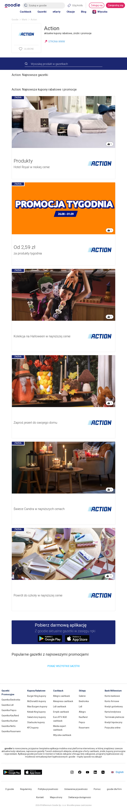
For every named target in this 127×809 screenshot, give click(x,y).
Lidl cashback (59, 706)
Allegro (82, 712)
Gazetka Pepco (9, 710)
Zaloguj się (97, 5)
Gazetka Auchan (10, 721)
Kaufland (83, 717)
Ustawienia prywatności (76, 789)
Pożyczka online (112, 727)
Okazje (71, 11)
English (120, 772)
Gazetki (41, 11)
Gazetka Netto (9, 726)
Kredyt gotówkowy (114, 706)
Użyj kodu (77, 5)
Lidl (80, 706)
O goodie (9, 789)
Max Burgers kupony (37, 706)
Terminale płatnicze (114, 717)
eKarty (56, 11)
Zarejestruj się (115, 5)
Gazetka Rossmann (11, 731)
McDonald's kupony (36, 701)
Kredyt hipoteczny (113, 722)
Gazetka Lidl (7, 705)
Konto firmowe (112, 701)
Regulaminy (26, 789)
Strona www (56, 41)
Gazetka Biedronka (11, 699)
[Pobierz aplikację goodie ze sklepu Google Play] (12, 773)
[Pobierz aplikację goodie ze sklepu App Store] (33, 773)
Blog (83, 11)
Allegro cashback (61, 696)
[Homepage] (12, 5)
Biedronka (84, 701)
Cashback (25, 11)
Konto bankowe (112, 696)
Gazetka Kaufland (10, 715)
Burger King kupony (36, 696)
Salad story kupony (36, 717)
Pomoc (97, 789)
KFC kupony (33, 727)
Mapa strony (56, 797)
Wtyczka (102, 11)
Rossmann (84, 727)
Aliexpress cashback (63, 701)
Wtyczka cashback (62, 735)
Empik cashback (61, 712)
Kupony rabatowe (36, 690)
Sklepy (82, 690)
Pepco (82, 722)
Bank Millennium (113, 690)
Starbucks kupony (36, 722)
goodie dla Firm (114, 789)
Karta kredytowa (113, 712)
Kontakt (40, 797)
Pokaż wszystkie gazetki (63, 666)
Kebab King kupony (36, 712)
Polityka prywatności (48, 789)
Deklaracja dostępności (79, 797)
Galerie (82, 696)
